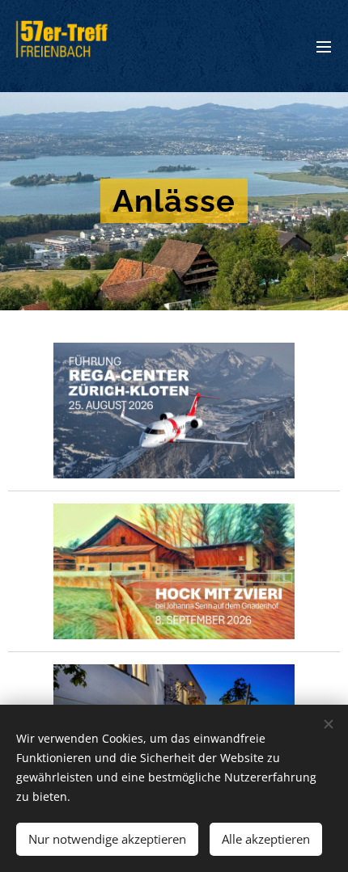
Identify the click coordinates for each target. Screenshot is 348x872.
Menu (324, 46)
